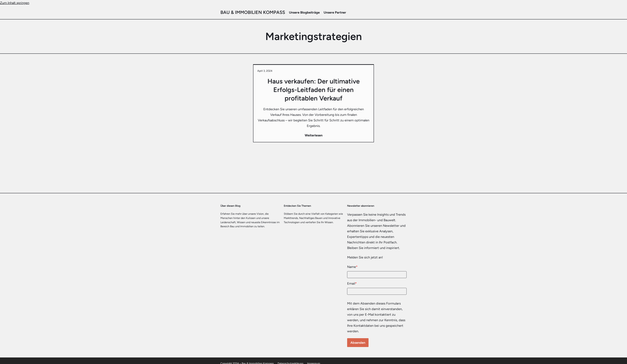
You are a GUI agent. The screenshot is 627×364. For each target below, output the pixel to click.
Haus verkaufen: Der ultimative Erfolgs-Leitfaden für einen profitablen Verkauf (313, 89)
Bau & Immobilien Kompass (252, 12)
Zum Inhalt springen (14, 3)
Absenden (357, 343)
